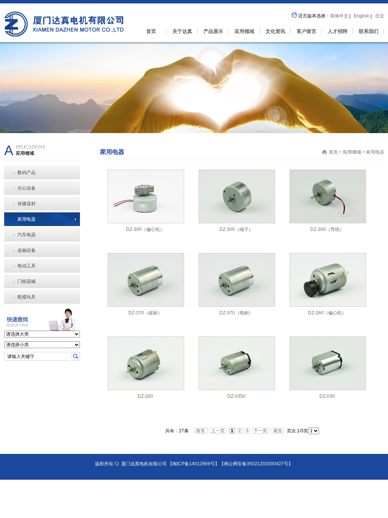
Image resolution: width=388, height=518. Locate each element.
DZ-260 (145, 396)
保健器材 (26, 203)
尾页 (277, 430)
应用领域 (244, 31)
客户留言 (306, 31)
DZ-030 (327, 396)
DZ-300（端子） (236, 229)
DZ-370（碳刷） (145, 313)
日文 (379, 16)
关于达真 (182, 31)
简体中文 (339, 16)
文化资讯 (275, 31)
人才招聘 (337, 31)
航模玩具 (26, 297)
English (362, 16)
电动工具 (26, 265)
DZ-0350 (236, 396)
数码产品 (26, 172)
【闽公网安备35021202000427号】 (256, 463)
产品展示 (213, 31)
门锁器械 (26, 281)
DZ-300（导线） (327, 229)
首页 (151, 31)
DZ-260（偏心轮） (327, 313)
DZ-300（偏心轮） (145, 229)
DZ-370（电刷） (236, 313)
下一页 (260, 430)
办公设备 (26, 188)
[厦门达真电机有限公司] (64, 16)
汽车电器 (26, 234)
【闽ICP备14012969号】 (193, 463)
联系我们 (369, 31)
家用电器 (26, 219)
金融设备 (26, 250)
